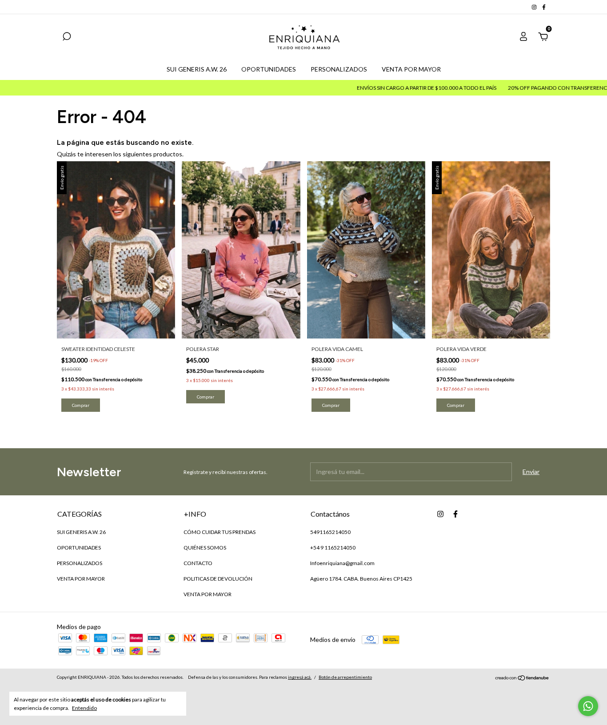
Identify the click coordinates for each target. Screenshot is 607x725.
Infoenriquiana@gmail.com (342, 563)
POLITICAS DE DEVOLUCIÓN (218, 578)
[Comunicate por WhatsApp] (588, 706)
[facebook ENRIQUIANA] (544, 7)
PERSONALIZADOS (339, 69)
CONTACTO (198, 563)
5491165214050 (330, 532)
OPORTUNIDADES (268, 69)
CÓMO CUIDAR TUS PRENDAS (220, 532)
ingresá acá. (299, 677)
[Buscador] (66, 37)
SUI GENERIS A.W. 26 (197, 69)
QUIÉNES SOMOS (205, 547)
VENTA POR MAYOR (411, 69)
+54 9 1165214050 (332, 547)
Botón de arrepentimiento (345, 677)
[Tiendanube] (522, 678)
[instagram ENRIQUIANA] (534, 7)
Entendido (84, 708)
